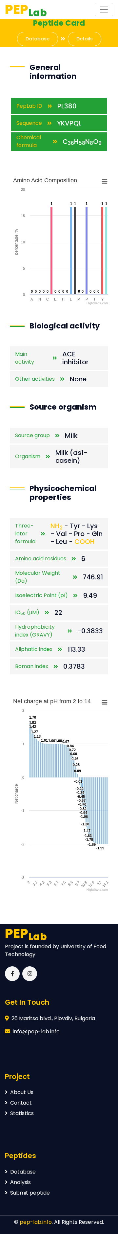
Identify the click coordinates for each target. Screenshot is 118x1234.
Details (84, 38)
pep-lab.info (36, 1222)
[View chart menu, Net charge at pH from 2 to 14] (104, 702)
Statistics (22, 1113)
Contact (21, 1103)
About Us (21, 1092)
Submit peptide (30, 1193)
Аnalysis (20, 1182)
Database (37, 38)
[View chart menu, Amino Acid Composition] (104, 181)
